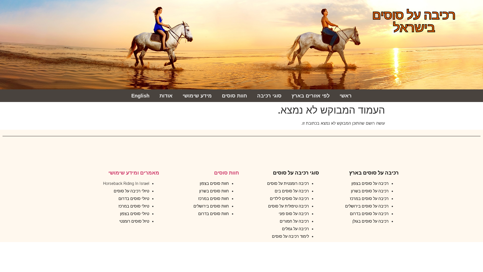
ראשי (346, 95)
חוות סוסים (234, 95)
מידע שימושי (197, 95)
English (140, 95)
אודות (166, 95)
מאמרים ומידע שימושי (133, 173)
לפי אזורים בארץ (311, 95)
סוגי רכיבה (269, 95)
